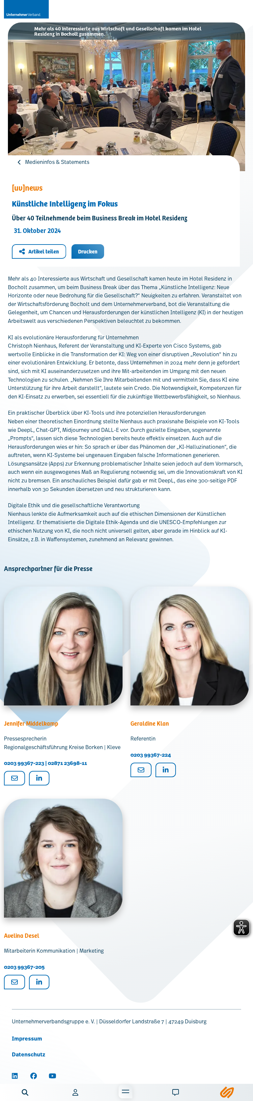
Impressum (27, 1039)
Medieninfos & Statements (57, 162)
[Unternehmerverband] (26, 9)
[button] (25, 1092)
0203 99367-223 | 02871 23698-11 (45, 763)
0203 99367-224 (150, 755)
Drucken (88, 251)
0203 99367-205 (24, 967)
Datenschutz (28, 1054)
